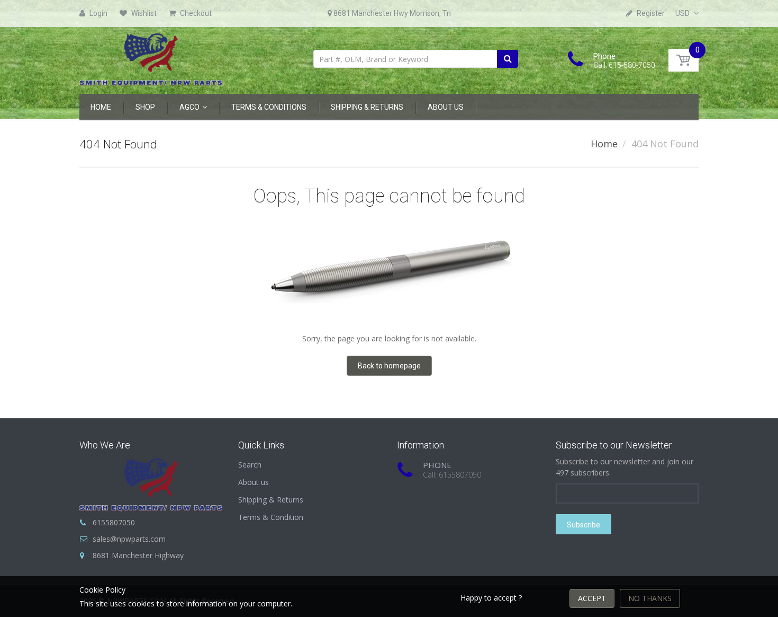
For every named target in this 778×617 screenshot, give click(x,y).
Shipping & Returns (270, 500)
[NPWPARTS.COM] (150, 57)
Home (604, 143)
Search (249, 465)
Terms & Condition (270, 517)
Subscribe (583, 525)
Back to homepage (389, 366)
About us (253, 482)
